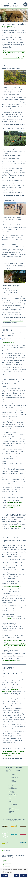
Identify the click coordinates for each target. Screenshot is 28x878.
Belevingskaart (9, 771)
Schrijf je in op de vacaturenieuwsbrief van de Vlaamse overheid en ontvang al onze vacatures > (14, 52)
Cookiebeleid (5, 861)
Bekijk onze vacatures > (9, 342)
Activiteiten (8, 770)
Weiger (16, 875)
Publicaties (11, 811)
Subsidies (10, 801)
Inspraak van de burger (13, 802)
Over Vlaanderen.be (7, 863)
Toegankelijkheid (6, 866)
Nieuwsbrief (13, 783)
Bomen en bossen (12, 790)
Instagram (9, 505)
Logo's (10, 812)
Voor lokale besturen (12, 804)
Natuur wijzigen (11, 791)
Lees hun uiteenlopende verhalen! (11, 660)
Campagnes (13, 781)
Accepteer (23, 875)
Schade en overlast (12, 797)
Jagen (9, 798)
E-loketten (10, 787)
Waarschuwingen (14, 776)
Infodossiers (18, 769)
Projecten (18, 770)
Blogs (12, 780)
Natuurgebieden (9, 769)
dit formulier (9, 618)
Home (3, 26)
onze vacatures (10, 507)
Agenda (13, 778)
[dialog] (14, 873)
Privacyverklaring (6, 860)
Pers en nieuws (14, 777)
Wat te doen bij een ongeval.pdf (12, 640)
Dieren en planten (12, 795)
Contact (11, 814)
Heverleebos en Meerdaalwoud (11, 586)
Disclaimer (5, 864)
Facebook (15, 505)
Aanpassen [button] (4, 875)
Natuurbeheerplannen (12, 788)
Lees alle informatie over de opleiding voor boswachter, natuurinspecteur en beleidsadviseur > (13, 753)
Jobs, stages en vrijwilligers (14, 809)
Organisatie (9, 26)
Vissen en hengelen (12, 794)
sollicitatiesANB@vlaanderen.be (15, 502)
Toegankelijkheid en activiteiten (14, 792)
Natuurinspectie (11, 800)
